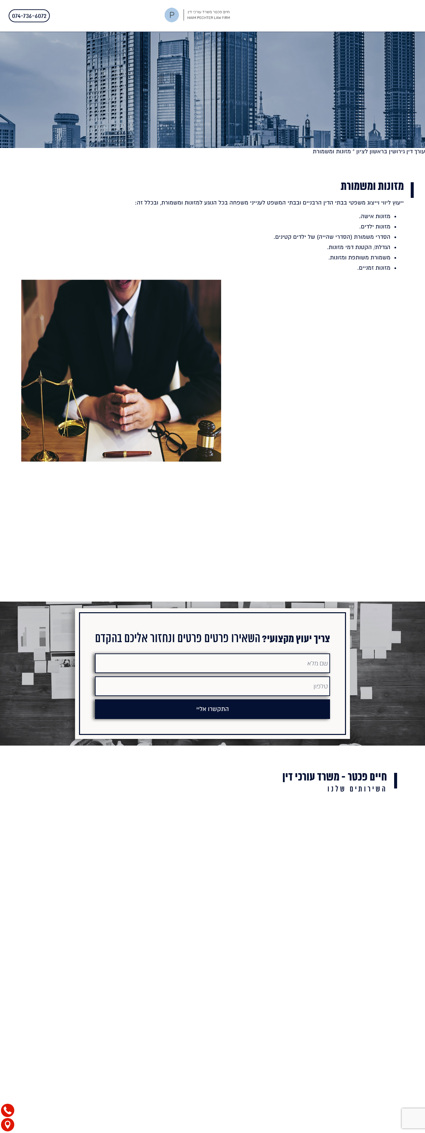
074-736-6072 (29, 16)
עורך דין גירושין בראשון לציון (390, 151)
